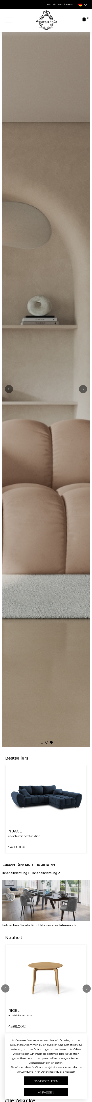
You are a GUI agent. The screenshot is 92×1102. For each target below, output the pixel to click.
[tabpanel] (46, 389)
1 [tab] (43, 743)
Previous (8, 389)
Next (86, 988)
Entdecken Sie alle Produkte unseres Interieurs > (39, 925)
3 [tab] (52, 743)
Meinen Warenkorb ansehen (46, 428)
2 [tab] (47, 743)
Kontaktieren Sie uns (59, 4)
